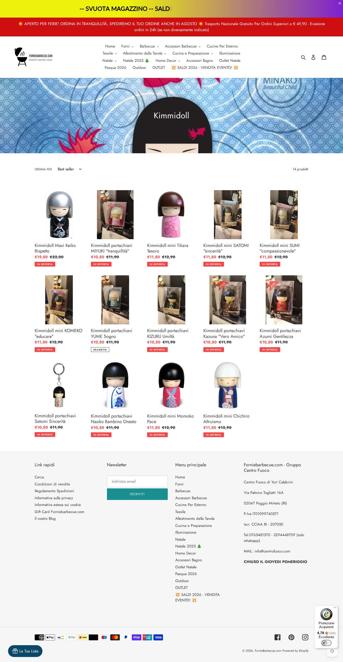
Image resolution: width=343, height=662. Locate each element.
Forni (179, 484)
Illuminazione (185, 532)
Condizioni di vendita (52, 484)
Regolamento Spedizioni (54, 491)
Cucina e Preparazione (193, 525)
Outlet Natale (186, 567)
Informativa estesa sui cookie (58, 504)
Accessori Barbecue (191, 498)
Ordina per (43, 169)
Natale (180, 539)
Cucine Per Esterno (190, 504)
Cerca (39, 477)
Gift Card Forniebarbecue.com (59, 512)
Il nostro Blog (45, 518)
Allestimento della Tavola (194, 518)
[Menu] (335, 608)
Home (180, 477)
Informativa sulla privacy (54, 498)
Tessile (180, 512)
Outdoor (182, 581)
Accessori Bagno (188, 560)
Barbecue (182, 491)
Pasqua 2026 (186, 574)
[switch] (326, 643)
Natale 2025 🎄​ (188, 546)
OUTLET (181, 587)
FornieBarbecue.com (268, 650)
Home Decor (185, 553)
